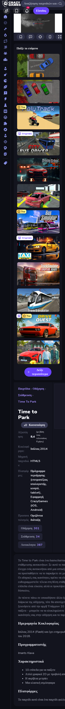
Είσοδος (41, 11)
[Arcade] (5, 68)
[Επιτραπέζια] (5, 105)
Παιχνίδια (24, 389)
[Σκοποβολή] (5, 142)
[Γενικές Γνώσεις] (5, 93)
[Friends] (6, 10)
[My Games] (16, 10)
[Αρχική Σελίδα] (5, 17)
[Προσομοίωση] (5, 136)
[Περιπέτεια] (5, 129)
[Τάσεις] (5, 35)
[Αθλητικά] (5, 87)
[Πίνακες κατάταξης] (5, 59)
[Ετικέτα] (5, 163)
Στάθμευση (25, 395)
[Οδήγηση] (5, 117)
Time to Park (27, 402)
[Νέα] (5, 29)
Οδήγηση (38, 389)
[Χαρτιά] (5, 154)
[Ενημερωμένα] (5, 41)
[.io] (5, 81)
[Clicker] (5, 75)
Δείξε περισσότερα (40, 372)
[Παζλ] (5, 123)
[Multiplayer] (5, 53)
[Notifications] (26, 10)
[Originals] (5, 47)
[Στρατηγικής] (5, 148)
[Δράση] (5, 99)
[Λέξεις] (5, 111)
